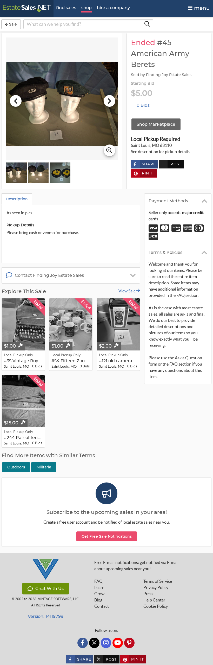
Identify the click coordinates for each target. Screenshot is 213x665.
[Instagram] (106, 643)
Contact (101, 606)
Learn (99, 587)
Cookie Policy (155, 606)
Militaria (43, 467)
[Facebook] (82, 643)
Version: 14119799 (45, 616)
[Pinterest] (129, 643)
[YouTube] (117, 643)
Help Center (154, 600)
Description (17, 199)
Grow (99, 593)
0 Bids (143, 105)
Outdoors (16, 467)
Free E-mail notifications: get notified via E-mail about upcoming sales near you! (136, 565)
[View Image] (16, 172)
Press (148, 593)
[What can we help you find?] (147, 24)
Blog (98, 600)
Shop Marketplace (156, 124)
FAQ (98, 581)
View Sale (127, 290)
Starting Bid (142, 83)
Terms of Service (157, 581)
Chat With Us (49, 588)
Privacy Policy (155, 587)
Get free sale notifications (107, 536)
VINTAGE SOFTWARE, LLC (58, 599)
